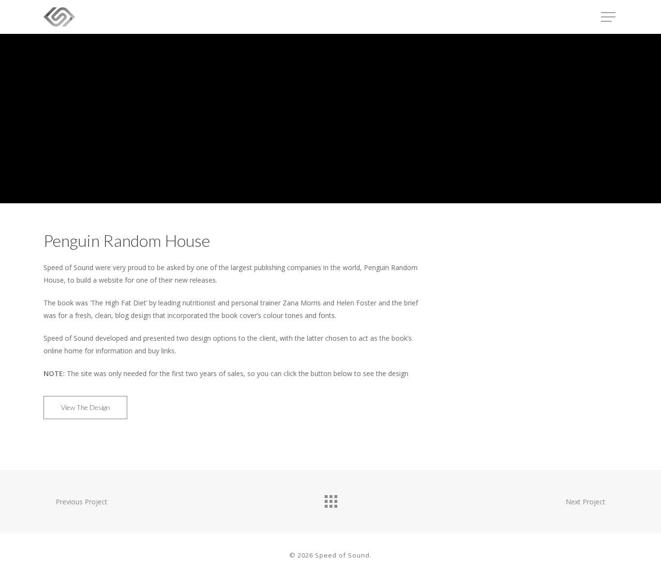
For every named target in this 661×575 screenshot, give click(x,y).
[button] (609, 17)
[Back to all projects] (330, 499)
